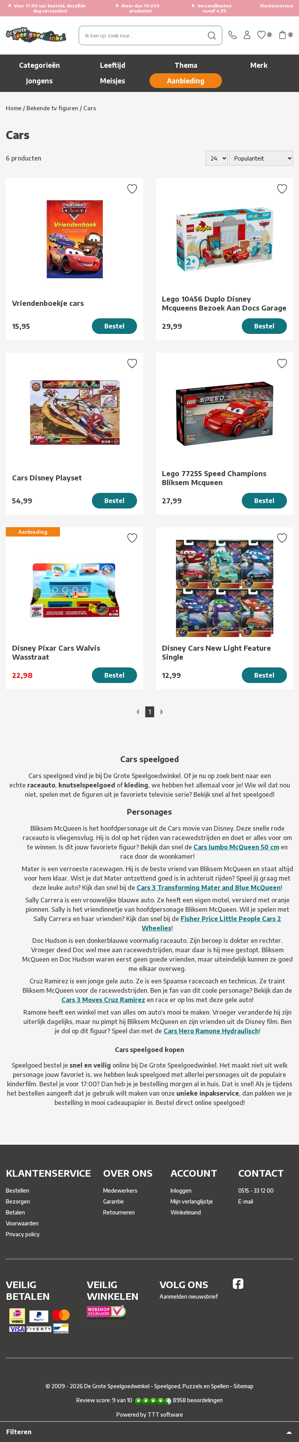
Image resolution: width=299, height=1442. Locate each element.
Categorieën (39, 65)
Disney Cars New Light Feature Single (216, 652)
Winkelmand (186, 1212)
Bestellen (17, 1190)
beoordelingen (198, 1400)
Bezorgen (18, 1201)
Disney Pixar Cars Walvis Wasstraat (56, 652)
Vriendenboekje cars (48, 302)
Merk (258, 65)
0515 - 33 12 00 (256, 1190)
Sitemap (243, 1386)
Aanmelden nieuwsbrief (189, 1296)
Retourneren (119, 1212)
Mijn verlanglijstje (192, 1201)
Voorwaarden (22, 1223)
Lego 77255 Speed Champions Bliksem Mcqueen (214, 478)
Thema (185, 65)
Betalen (15, 1212)
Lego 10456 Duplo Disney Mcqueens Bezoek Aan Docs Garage (224, 303)
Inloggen (181, 1190)
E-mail (245, 1201)
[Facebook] (238, 1286)
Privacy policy (23, 1234)
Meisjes (112, 80)
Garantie (113, 1201)
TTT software (165, 1414)
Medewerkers (120, 1190)
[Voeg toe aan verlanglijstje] (132, 189)
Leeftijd (112, 65)
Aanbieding (185, 80)
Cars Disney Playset (47, 477)
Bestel (114, 326)
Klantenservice (276, 5)
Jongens (39, 80)
